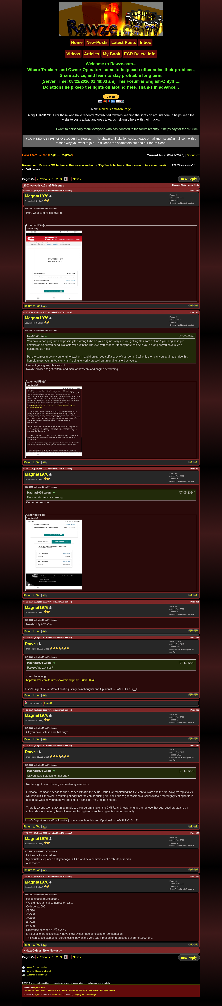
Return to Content (70, 990)
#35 (197, 833)
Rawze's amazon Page (115, 109)
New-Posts (97, 42)
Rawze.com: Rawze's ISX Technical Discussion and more (59, 165)
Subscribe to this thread (37, 975)
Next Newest (51, 950)
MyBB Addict (39, 988)
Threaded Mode (179, 185)
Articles (91, 54)
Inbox (145, 42)
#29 (197, 312)
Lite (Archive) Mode (89, 990)
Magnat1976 (36, 196)
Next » (77, 179)
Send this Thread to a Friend (39, 971)
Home (77, 42)
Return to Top (32, 305)
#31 (197, 602)
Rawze (31, 643)
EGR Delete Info (140, 54)
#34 (197, 746)
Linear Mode (193, 185)
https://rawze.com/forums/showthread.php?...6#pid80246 (60, 680)
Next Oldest (33, 950)
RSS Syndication (107, 990)
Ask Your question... (158, 165)
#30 (197, 469)
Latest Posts (123, 42)
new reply (189, 179)
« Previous (43, 179)
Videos (73, 54)
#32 (197, 637)
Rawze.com (41, 990)
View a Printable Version (37, 967)
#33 (197, 710)
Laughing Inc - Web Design (85, 995)
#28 (197, 190)
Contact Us (29, 990)
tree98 (48, 703)
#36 (197, 876)
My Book (111, 54)
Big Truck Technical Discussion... (121, 165)
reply (191, 305)
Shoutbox (193, 155)
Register (66, 155)
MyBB (37, 995)
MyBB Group (57, 995)
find (44, 306)
